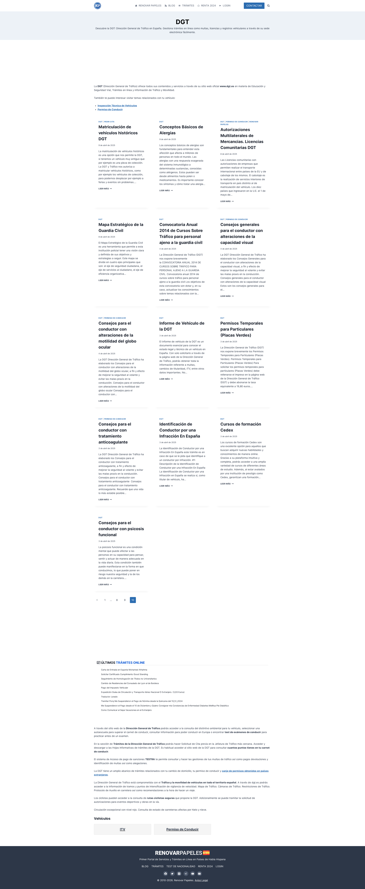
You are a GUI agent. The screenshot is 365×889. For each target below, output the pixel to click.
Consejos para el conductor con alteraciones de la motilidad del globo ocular (117, 335)
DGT (101, 122)
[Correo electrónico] (199, 873)
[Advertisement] (179, 64)
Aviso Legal (201, 880)
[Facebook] (165, 873)
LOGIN (226, 5)
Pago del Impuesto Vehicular (114, 687)
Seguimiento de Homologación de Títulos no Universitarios (129, 678)
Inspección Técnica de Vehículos (117, 105)
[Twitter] (172, 873)
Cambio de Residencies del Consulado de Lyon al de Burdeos (130, 683)
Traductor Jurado (109, 696)
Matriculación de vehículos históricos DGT (118, 132)
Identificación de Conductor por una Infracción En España (179, 430)
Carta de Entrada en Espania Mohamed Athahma (124, 669)
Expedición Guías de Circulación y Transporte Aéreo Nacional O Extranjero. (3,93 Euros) (142, 692)
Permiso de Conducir (110, 109)
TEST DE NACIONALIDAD (180, 866)
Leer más (104, 188)
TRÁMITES (188, 5)
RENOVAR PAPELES (150, 5)
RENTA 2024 (208, 5)
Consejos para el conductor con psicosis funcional (121, 528)
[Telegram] (185, 873)
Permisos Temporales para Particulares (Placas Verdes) (241, 329)
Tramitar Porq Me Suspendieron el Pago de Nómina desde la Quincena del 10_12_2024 (141, 701)
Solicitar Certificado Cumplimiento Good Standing (124, 674)
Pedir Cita (109, 122)
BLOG (171, 5)
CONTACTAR (254, 5)
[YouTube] (192, 873)
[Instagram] (179, 873)
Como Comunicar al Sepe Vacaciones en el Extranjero (126, 710)
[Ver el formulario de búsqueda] (268, 5)
